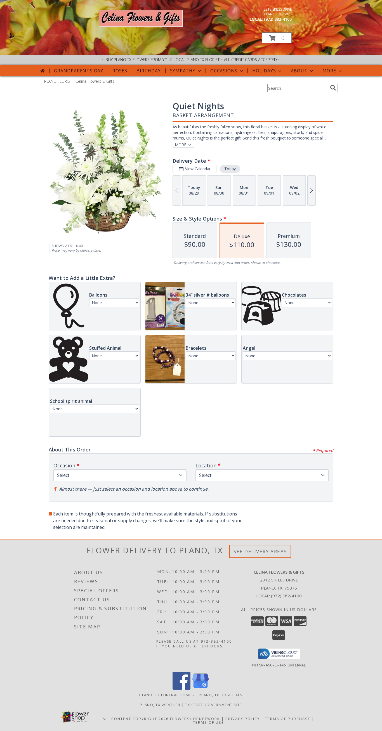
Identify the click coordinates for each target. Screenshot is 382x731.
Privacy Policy (242, 718)
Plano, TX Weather (160, 704)
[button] (277, 37)
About (299, 71)
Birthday (148, 71)
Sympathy (182, 71)
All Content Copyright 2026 (136, 718)
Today (230, 168)
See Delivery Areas (260, 551)
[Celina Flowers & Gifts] (141, 25)
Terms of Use (208, 722)
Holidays (264, 71)
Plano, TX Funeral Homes (166, 694)
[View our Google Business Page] (200, 688)
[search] (333, 88)
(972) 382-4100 (278, 19)
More (329, 71)
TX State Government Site (213, 704)
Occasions (223, 71)
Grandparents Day (78, 71)
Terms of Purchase (287, 718)
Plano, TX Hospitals (221, 694)
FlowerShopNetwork (195, 718)
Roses (119, 71)
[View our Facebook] (181, 688)
